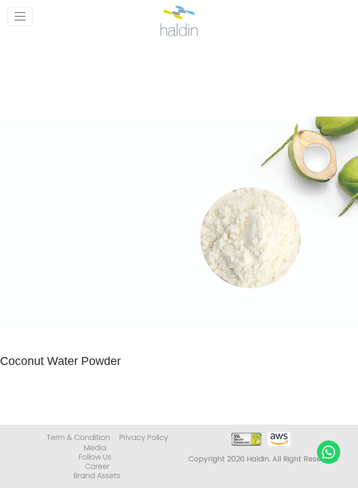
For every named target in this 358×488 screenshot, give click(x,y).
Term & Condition (78, 437)
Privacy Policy (143, 437)
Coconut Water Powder (60, 360)
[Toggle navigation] (20, 16)
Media (95, 448)
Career (97, 466)
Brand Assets (97, 476)
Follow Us (95, 457)
